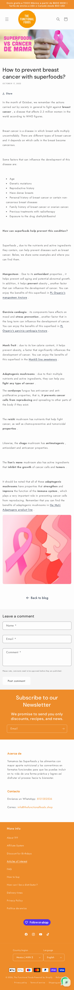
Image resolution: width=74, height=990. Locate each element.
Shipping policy (56, 982)
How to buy (13, 877)
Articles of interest (17, 861)
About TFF (12, 837)
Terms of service (37, 982)
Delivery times (15, 892)
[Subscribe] (63, 729)
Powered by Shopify (43, 977)
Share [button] (9, 93)
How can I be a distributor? (22, 884)
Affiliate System (15, 845)
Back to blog (39, 598)
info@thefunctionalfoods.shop (35, 807)
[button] (7, 19)
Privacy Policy (15, 900)
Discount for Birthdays (19, 853)
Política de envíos (17, 908)
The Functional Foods (24, 977)
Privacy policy (20, 982)
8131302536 (44, 799)
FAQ (9, 869)
